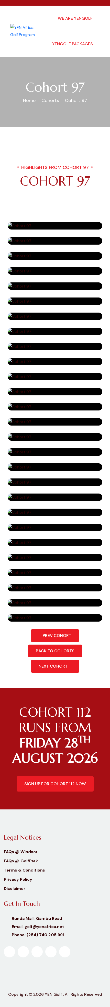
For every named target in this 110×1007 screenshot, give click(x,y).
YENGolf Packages (72, 44)
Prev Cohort (56, 635)
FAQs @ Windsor (21, 851)
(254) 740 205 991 (45, 934)
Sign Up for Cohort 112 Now (55, 783)
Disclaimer (14, 888)
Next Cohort (54, 666)
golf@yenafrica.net (44, 926)
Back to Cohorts (55, 651)
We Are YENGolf (75, 18)
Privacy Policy (18, 879)
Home (29, 100)
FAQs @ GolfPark (21, 861)
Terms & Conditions (24, 870)
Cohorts (50, 100)
